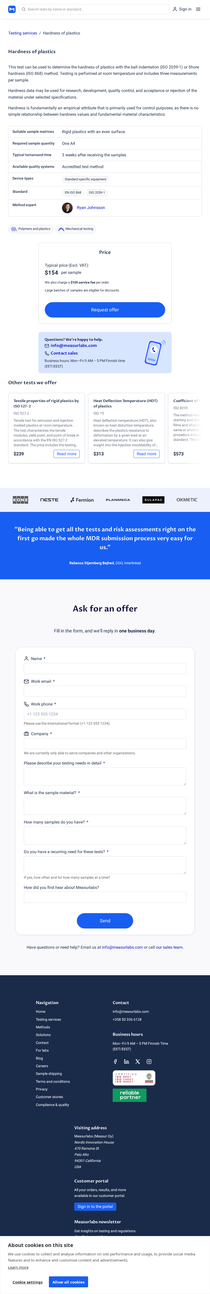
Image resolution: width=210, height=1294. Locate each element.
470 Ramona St (86, 1148)
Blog (39, 1058)
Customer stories (49, 1097)
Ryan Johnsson (91, 207)
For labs (42, 1050)
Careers (42, 1066)
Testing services (22, 33)
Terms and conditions (53, 1081)
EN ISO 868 (73, 192)
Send (105, 920)
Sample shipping (49, 1074)
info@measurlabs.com (74, 345)
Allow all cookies (68, 1282)
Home (40, 1011)
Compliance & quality (52, 1105)
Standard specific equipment (85, 179)
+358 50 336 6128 (127, 1019)
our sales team (169, 947)
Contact (42, 1043)
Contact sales (64, 353)
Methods (43, 1027)
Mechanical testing (79, 229)
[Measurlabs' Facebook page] (115, 1061)
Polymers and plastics (34, 229)
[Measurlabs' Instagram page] (149, 1061)
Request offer (105, 309)
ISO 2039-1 (97, 192)
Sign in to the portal (95, 1206)
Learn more (18, 1267)
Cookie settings (28, 1282)
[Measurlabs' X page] (137, 1061)
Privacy (42, 1089)
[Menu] (198, 9)
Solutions (43, 1035)
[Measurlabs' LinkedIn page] (126, 1061)
